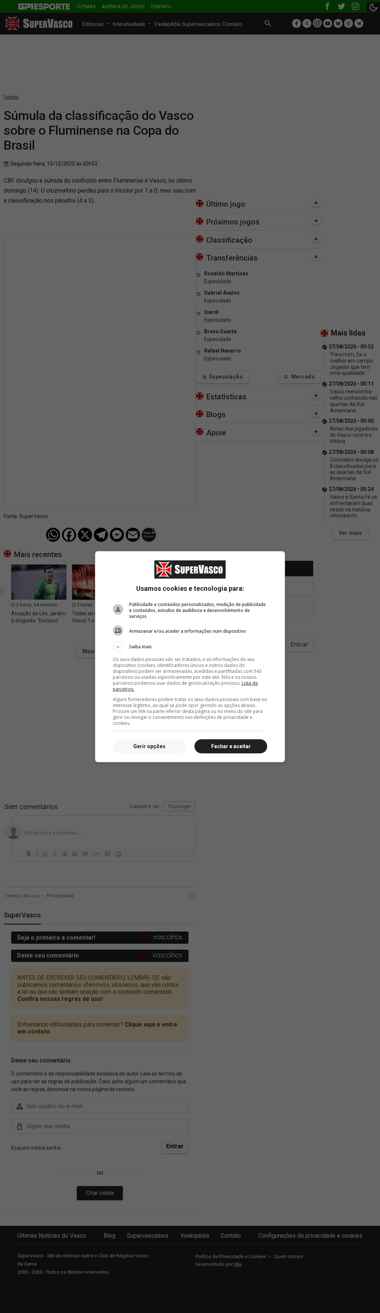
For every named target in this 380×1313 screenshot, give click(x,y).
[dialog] (190, 656)
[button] (190, 647)
